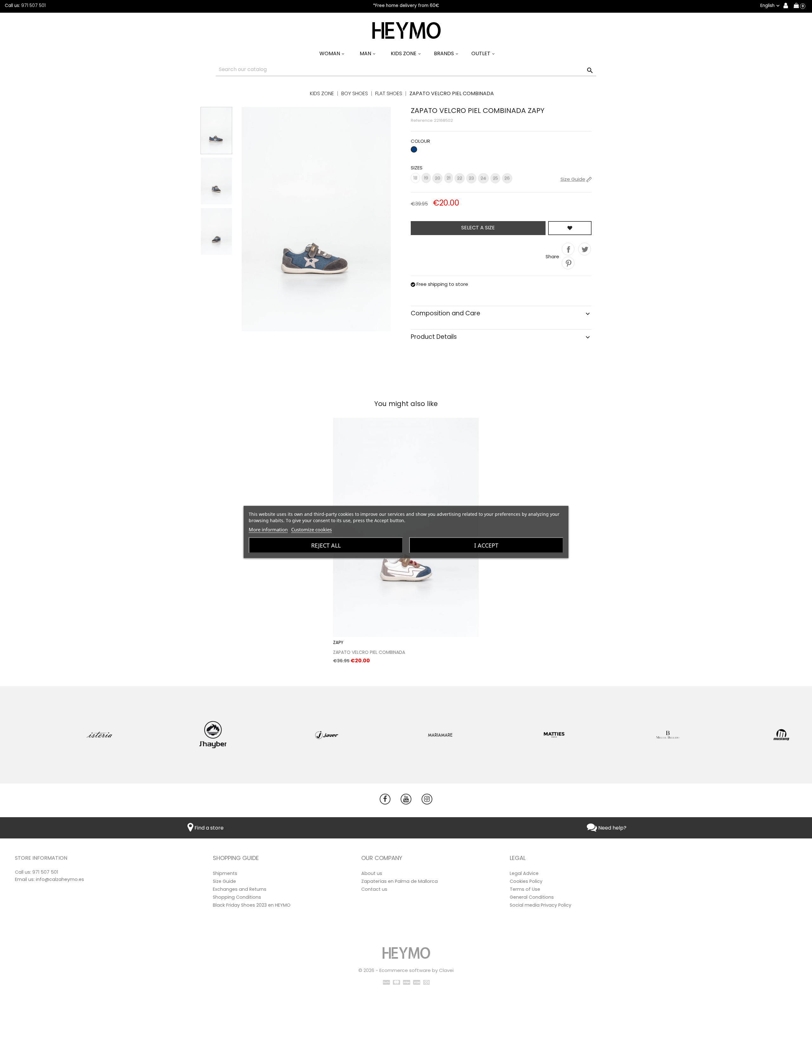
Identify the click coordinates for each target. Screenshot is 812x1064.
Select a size (478, 227)
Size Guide (224, 881)
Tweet (585, 249)
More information (268, 529)
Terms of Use (525, 889)
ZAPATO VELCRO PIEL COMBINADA (369, 652)
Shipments (225, 873)
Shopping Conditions (237, 897)
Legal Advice (524, 873)
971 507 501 (33, 6)
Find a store (208, 827)
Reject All (326, 545)
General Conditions (532, 897)
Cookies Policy (526, 881)
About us (371, 873)
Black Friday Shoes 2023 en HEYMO (252, 905)
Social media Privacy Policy (540, 905)
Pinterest (568, 263)
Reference (422, 120)
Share (568, 249)
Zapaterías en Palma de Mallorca (399, 881)
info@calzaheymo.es (60, 879)
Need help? (611, 827)
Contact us (374, 889)
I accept (486, 545)
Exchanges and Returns (239, 889)
